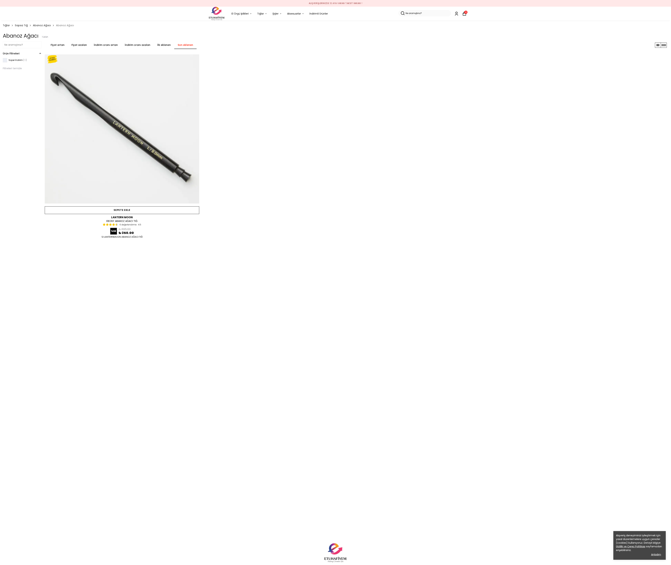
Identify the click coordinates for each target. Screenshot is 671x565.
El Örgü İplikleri (240, 13)
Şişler (275, 13)
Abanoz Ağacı (42, 25)
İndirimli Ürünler (318, 13)
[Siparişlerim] (456, 14)
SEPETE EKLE (122, 210)
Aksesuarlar (294, 13)
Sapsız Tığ (21, 25)
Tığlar (260, 13)
